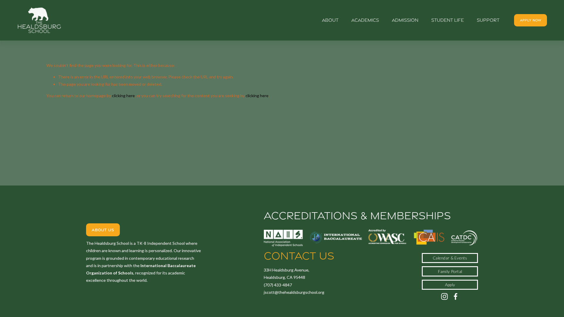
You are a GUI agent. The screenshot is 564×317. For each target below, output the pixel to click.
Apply (450, 284)
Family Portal (450, 271)
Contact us (299, 256)
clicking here (123, 95)
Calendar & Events (450, 257)
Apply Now (530, 20)
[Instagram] (444, 296)
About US (103, 229)
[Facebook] (455, 296)
